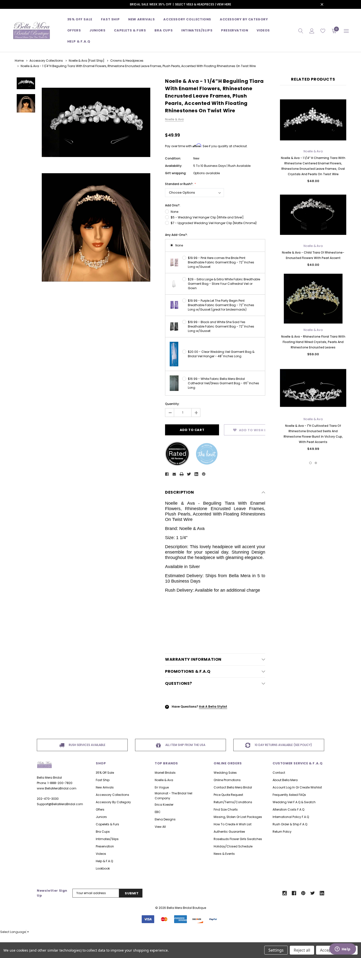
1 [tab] (310, 463)
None (174, 212)
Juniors (97, 30)
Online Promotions (227, 780)
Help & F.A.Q (78, 41)
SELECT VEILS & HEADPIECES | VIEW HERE (203, 4)
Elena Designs (165, 819)
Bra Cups (103, 831)
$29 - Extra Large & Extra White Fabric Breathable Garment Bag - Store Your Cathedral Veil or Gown (224, 283)
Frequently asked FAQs (289, 795)
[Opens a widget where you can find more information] (342, 949)
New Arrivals (105, 787)
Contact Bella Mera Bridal (233, 787)
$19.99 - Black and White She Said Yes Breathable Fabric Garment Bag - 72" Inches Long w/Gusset (221, 326)
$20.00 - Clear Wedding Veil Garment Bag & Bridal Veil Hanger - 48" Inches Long (221, 354)
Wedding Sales (225, 773)
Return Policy (282, 831)
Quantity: (172, 404)
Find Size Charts (226, 809)
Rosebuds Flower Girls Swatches (238, 839)
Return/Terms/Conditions (233, 802)
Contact (279, 773)
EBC (158, 812)
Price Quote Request (228, 795)
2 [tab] (316, 463)
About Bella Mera (285, 780)
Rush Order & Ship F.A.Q (290, 824)
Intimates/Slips (196, 30)
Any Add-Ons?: (176, 235)
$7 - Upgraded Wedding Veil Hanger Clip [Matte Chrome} (214, 223)
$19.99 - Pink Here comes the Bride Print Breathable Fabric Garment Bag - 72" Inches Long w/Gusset (221, 262)
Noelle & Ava (164, 780)
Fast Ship (110, 19)
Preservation (234, 30)
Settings (276, 950)
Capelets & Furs (107, 824)
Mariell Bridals (165, 773)
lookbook (103, 868)
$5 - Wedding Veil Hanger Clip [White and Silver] (207, 217)
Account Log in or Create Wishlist (297, 787)
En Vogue (162, 787)
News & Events (224, 854)
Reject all (302, 950)
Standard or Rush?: (179, 184)
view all (160, 827)
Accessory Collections (187, 19)
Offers (100, 809)
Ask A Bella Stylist (213, 706)
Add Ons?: (172, 205)
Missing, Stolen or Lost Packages (238, 817)
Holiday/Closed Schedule (233, 846)
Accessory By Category (244, 19)
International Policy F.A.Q (291, 817)
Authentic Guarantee (229, 831)
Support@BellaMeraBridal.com (60, 804)
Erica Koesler (164, 804)
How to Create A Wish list (232, 824)
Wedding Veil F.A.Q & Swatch (294, 802)
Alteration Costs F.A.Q (288, 809)
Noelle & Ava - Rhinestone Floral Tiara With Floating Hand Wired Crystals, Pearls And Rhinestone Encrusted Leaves (313, 341)
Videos (263, 30)
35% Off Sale (79, 19)
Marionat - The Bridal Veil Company (173, 795)
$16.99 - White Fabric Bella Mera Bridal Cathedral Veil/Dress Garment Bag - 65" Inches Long (223, 383)
